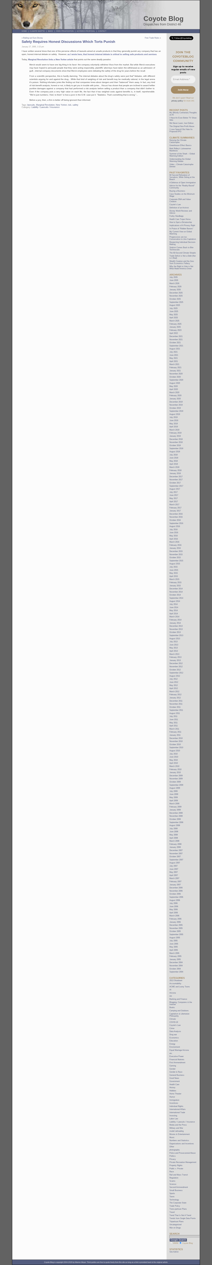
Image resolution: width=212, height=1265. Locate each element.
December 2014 (176, 589)
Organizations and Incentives (181, 1144)
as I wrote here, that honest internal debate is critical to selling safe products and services (112, 54)
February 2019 (175, 433)
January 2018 (175, 473)
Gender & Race (175, 1072)
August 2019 (174, 414)
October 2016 (175, 520)
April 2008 (173, 838)
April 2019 (173, 427)
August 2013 (174, 638)
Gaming (172, 1066)
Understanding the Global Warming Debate (180, 160)
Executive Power (176, 1056)
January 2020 (175, 399)
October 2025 (175, 299)
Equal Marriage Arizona (179, 1050)
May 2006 (173, 909)
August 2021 (174, 349)
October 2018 (175, 445)
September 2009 (176, 785)
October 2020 (175, 377)
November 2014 (176, 592)
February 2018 (175, 470)
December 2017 (176, 476)
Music (172, 1137)
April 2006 (173, 913)
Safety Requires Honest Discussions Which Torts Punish (68, 42)
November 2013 (176, 629)
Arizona (172, 993)
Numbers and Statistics (179, 1140)
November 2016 (176, 517)
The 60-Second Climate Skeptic (182, 253)
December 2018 (176, 439)
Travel (172, 1212)
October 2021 (175, 342)
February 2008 (175, 844)
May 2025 (173, 314)
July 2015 (173, 567)
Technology (174, 1200)
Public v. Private (176, 1168)
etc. (171, 1053)
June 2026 (173, 280)
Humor (172, 1097)
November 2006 (176, 891)
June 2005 (173, 944)
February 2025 (175, 324)
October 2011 (175, 707)
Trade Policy (174, 1206)
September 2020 (176, 380)
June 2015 (173, 570)
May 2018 (173, 461)
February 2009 (175, 807)
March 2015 (174, 579)
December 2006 (176, 888)
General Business (176, 1075)
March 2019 (174, 430)
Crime (171, 1028)
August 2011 (174, 713)
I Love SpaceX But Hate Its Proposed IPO (181, 130)
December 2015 (176, 551)
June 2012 (173, 682)
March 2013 (174, 654)
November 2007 (176, 853)
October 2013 (175, 632)
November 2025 (176, 296)
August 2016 (174, 526)
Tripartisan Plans (176, 1221)
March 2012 (174, 691)
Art (170, 996)
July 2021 (173, 352)
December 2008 (176, 813)
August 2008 (174, 825)
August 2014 (174, 601)
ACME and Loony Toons (179, 987)
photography (174, 1150)
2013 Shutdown (175, 980)
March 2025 (174, 321)
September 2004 (176, 972)
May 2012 (173, 685)
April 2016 (173, 539)
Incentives (173, 1103)
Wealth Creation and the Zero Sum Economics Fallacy (181, 262)
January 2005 (175, 959)
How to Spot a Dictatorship (180, 222)
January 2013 (175, 660)
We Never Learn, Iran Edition (181, 123)
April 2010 (173, 763)
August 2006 (174, 900)
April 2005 (173, 950)
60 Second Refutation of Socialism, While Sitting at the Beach (182, 177)
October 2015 (175, 557)
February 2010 (175, 769)
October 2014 (175, 595)
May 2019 (173, 424)
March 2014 (174, 617)
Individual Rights (176, 1106)
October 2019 (175, 408)
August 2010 (174, 751)
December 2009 (176, 776)
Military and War (176, 1128)
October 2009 (175, 782)
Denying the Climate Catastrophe (177, 141)
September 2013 (176, 635)
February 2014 (175, 620)
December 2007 (176, 850)
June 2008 (173, 831)
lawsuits (31, 105)
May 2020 (173, 386)
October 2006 (175, 894)
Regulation (173, 1178)
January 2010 (175, 772)
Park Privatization (65, 31)
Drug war (173, 1034)
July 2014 (173, 604)
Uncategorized (175, 1224)
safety (75, 105)
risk (69, 105)
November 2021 (176, 339)
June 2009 (173, 794)
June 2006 (173, 906)
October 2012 (175, 670)
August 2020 (174, 383)
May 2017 (173, 498)
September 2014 (176, 598)
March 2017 (174, 504)
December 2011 (175, 701)
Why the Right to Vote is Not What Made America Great (181, 267)
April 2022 (173, 333)
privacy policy (177, 101)
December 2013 (176, 626)
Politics (172, 1156)
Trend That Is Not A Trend (180, 1215)
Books (172, 1007)
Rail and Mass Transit (178, 1175)
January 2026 (175, 290)
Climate (172, 1019)
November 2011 (175, 704)
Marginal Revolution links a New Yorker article (50, 59)
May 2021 (173, 358)
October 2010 (175, 744)
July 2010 (173, 754)
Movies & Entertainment (179, 1134)
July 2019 (173, 417)
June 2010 (173, 757)
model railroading (176, 1131)
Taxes (172, 1196)
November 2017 (176, 480)
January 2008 (175, 847)
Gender (172, 1069)
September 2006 (176, 897)
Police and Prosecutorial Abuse (182, 1153)
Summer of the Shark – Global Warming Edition (182, 155)
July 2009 (173, 791)
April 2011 (173, 726)
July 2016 (173, 529)
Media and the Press (178, 1125)
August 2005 (174, 938)
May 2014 (173, 610)
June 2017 (173, 495)
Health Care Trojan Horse (180, 219)
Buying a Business (177, 191)
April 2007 (173, 875)
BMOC (50, 31)
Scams (172, 1181)
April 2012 (173, 688)
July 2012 (173, 679)
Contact (102, 31)
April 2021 (173, 361)
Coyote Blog (163, 18)
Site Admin (174, 1252)
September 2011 (176, 710)
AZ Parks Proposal (86, 31)
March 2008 (174, 841)
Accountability (175, 983)
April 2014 (173, 614)
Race (171, 1172)
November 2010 (176, 741)
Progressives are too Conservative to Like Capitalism (182, 238)
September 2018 (176, 448)
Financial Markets (176, 1059)
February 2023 (175, 330)
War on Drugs (175, 1228)
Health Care (174, 1084)
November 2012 (176, 666)
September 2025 (176, 302)
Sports (172, 1193)
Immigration (174, 1100)
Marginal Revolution (45, 105)
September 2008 (176, 822)
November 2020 (176, 374)
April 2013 (173, 651)
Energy (172, 1044)
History (172, 1087)
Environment (174, 1047)
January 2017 (175, 511)
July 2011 (173, 716)
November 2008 (176, 816)
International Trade (177, 1112)
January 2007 (175, 885)
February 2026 (175, 286)
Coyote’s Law (175, 204)
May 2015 (173, 573)
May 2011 (173, 723)
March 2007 (174, 878)
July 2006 (173, 903)
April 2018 (173, 464)
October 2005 (175, 931)
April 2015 (173, 576)
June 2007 (173, 869)
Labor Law (173, 1119)
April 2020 (173, 389)
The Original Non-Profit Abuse (181, 126)
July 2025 (173, 308)
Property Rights (175, 1165)
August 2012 (174, 676)
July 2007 (173, 866)
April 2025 (173, 318)
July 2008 (173, 828)
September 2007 (176, 860)
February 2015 (175, 582)
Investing (173, 1116)
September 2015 (176, 561)
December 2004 (176, 962)
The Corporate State (177, 1203)
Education (173, 1041)
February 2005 (175, 956)
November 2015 (176, 554)
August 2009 (174, 788)
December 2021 (176, 336)
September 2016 (176, 523)
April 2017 (173, 501)
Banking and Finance (178, 999)
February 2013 (175, 657)
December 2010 (176, 738)
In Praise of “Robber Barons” (181, 228)
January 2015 (175, 586)
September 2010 (176, 747)
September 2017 (176, 486)
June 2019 (173, 420)
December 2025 (176, 293)
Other (171, 1147)
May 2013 (173, 648)
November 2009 (176, 779)
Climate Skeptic (37, 31)
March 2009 (174, 804)
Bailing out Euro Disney (33, 38)
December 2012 (176, 663)
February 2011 (175, 732)
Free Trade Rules (152, 38)
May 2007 (173, 872)
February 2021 (175, 367)
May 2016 (173, 536)
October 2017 (175, 483)
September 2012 (176, 673)
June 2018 (173, 458)
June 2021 (173, 355)
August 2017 (174, 489)
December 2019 (176, 402)
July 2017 (173, 492)
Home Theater (175, 1094)
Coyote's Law (175, 1025)
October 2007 (175, 856)
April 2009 (173, 800)
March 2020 (174, 392)
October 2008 (175, 819)
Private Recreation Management (182, 1162)
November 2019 (176, 405)
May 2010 (173, 760)
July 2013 (173, 642)
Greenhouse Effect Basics (180, 145)
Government (174, 1081)
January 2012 (175, 698)
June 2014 (173, 607)
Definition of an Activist (179, 208)
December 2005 (176, 925)
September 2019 (176, 411)
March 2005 (174, 953)
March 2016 (174, 542)
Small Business (176, 1190)
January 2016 (175, 548)
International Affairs (177, 1109)
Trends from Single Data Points (182, 1218)
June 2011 (173, 719)
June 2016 (173, 532)
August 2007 (174, 863)
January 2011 (175, 735)
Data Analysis (175, 1031)
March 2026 (174, 283)
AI (170, 990)
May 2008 (173, 835)
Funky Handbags (176, 216)
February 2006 (175, 919)
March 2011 (174, 729)
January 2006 (175, 922)
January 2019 (175, 436)
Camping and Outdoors (179, 1011)
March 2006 (174, 916)
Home (24, 31)
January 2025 (175, 327)
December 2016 (176, 514)
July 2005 (173, 941)
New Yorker (61, 105)
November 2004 (176, 966)
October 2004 (175, 969)
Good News (174, 1078)
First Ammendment (177, 1062)
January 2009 (175, 810)
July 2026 (173, 277)
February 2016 (175, 545)
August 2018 (174, 452)
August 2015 (174, 564)
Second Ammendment (178, 1187)
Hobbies (172, 1091)
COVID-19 (173, 1022)
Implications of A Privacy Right (182, 225)
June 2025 (173, 311)
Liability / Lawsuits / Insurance (45, 107)
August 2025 (174, 305)
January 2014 (175, 623)
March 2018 (174, 467)
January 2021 (175, 371)
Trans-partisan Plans (178, 1209)
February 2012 (175, 694)
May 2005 (173, 947)
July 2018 (173, 455)
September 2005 (176, 934)
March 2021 (174, 364)
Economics (174, 1038)
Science (172, 1184)
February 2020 (175, 395)
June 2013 (173, 645)
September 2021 (176, 346)
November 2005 (176, 928)
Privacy (172, 1159)
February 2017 (175, 508)
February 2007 (175, 881)
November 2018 (176, 442)
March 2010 (174, 766)
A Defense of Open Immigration (182, 182)
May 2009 (173, 797)
